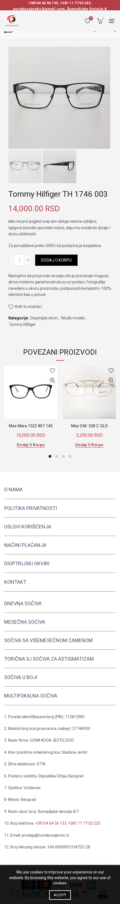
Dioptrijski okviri (43, 318)
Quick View (52, 380)
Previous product (98, 31)
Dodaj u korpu (56, 260)
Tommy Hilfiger (22, 324)
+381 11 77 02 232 (75, 3)
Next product (112, 31)
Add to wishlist (28, 307)
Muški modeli (73, 318)
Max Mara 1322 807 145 (30, 425)
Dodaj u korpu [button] (31, 445)
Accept (60, 895)
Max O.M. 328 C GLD (89, 425)
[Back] (8, 31)
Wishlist (91, 18)
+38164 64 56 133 (43, 3)
